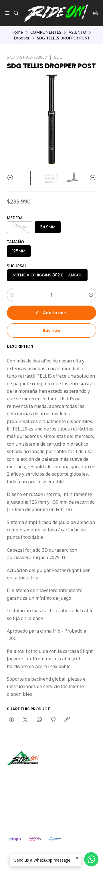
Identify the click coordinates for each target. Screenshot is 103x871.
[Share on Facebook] (11, 720)
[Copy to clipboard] (67, 720)
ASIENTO (77, 32)
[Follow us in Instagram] (29, 773)
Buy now (52, 330)
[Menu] (7, 13)
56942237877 (25, 811)
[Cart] (96, 13)
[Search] (16, 13)
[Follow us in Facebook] (38, 773)
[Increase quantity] (91, 295)
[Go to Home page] (56, 13)
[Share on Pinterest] (53, 720)
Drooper (21, 38)
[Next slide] (92, 178)
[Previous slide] (11, 178)
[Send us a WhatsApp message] (91, 859)
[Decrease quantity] (12, 295)
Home (17, 32)
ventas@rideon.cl (29, 803)
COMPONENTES (45, 32)
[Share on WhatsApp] (39, 720)
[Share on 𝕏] (25, 720)
